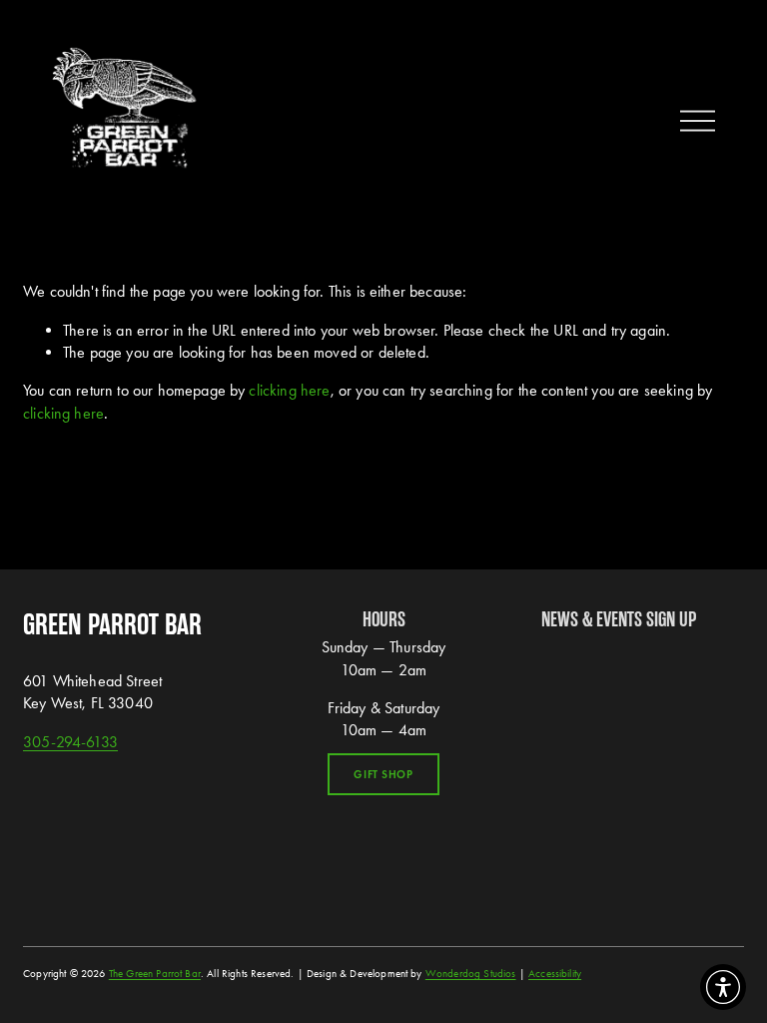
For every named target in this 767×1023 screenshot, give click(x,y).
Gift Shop (383, 774)
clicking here (289, 390)
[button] (723, 987)
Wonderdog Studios (470, 973)
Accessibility (554, 973)
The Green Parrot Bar (155, 973)
